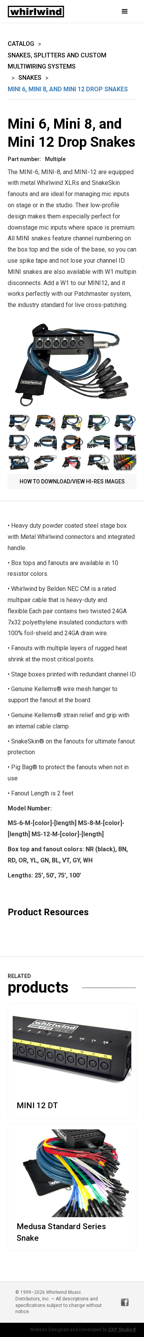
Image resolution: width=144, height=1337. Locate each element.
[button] (118, 11)
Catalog (21, 43)
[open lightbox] (72, 366)
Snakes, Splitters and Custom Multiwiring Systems (57, 61)
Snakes (29, 77)
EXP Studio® (122, 1329)
